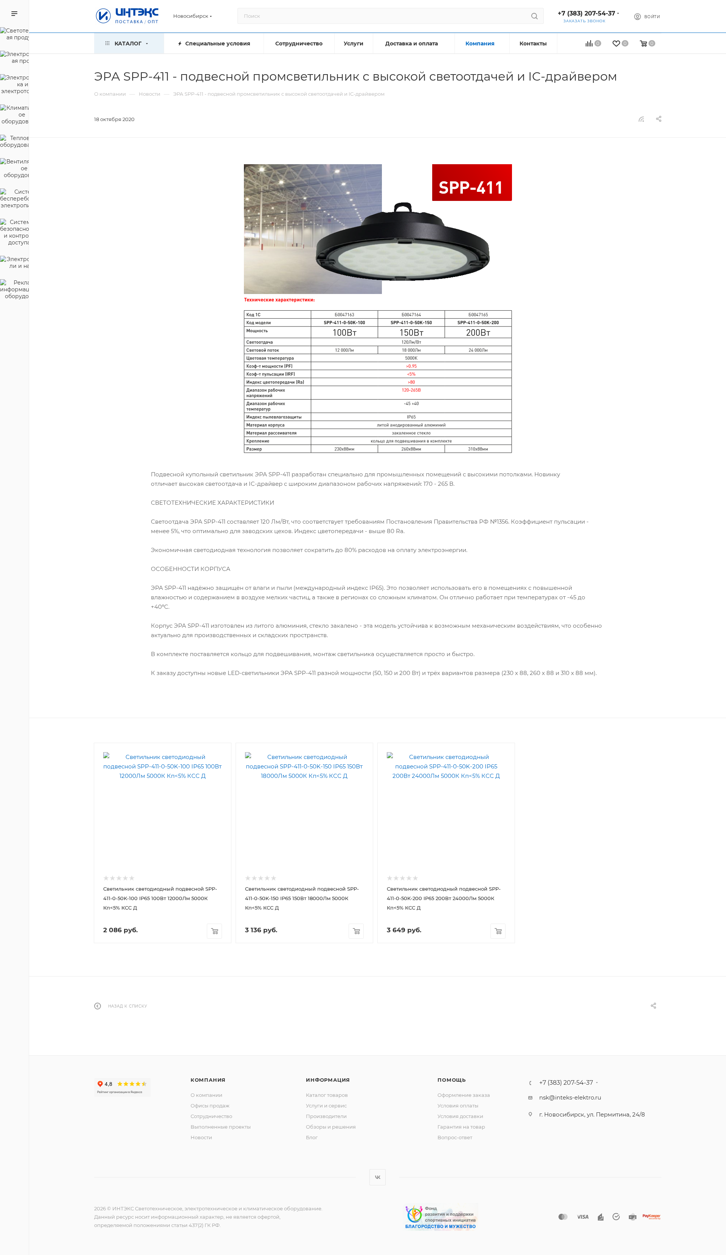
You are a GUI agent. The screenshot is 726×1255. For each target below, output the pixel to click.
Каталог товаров (327, 1095)
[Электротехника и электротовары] (14, 85)
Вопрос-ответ (454, 1137)
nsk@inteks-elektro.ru (570, 1097)
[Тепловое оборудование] (14, 142)
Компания (208, 1080)
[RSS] (641, 119)
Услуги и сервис (326, 1106)
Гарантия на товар (461, 1127)
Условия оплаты (457, 1106)
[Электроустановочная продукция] (14, 58)
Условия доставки (460, 1116)
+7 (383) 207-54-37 (586, 13)
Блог (312, 1137)
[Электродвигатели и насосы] (14, 263)
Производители (326, 1116)
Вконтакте (377, 1177)
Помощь (451, 1080)
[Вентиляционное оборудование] (14, 169)
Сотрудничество (211, 1116)
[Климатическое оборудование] (14, 116)
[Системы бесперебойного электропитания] (14, 200)
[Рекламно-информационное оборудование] (14, 290)
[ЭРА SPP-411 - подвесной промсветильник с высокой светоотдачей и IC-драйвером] (377, 310)
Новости (201, 1137)
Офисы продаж (210, 1106)
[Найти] (534, 16)
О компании (206, 1095)
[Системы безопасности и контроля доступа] (14, 233)
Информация (328, 1080)
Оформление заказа (463, 1095)
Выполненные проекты (221, 1127)
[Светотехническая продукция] (14, 35)
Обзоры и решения (331, 1127)
